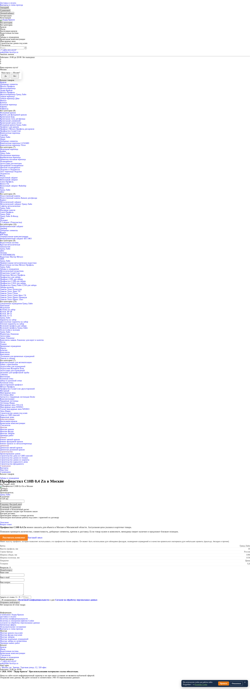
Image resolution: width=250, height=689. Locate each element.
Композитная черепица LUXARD (14, 143)
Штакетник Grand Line (10, 273)
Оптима (3, 253)
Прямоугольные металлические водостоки (18, 263)
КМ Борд (4, 234)
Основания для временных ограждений (17, 356)
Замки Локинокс (7, 338)
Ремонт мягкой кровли (10, 439)
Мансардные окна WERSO (11, 407)
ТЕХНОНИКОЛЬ (7, 255)
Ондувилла (5, 174)
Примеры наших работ (10, 643)
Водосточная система (9, 243)
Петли (2, 342)
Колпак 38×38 (6, 312)
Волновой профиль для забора (13, 326)
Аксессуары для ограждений (12, 370)
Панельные (5, 305)
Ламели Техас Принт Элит (11, 299)
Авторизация (5, 16)
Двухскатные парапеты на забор (14, 322)
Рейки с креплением (9, 364)
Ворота (3, 348)
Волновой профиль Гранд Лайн (14, 328)
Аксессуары (5, 336)
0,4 (248, 564)
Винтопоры (5, 377)
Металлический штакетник (12, 271)
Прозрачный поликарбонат (11, 165)
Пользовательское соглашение (13, 627)
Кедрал (3, 232)
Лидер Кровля (6, 90)
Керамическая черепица (10, 157)
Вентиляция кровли (8, 421)
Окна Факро (5, 411)
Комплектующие (7, 399)
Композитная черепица (10, 133)
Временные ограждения (10, 346)
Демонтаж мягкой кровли (11, 448)
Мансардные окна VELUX (11, 405)
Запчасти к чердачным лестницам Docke (17, 397)
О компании (5, 466)
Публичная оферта (8, 625)
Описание (4, 522)
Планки (3, 344)
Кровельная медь (7, 117)
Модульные (5, 308)
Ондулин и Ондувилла (10, 169)
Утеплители (5, 425)
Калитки (3, 350)
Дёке (2, 192)
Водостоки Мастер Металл (11, 257)
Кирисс (3, 200)
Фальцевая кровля (8, 113)
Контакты (4, 468)
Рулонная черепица (8, 105)
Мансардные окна (7, 393)
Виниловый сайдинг (9, 180)
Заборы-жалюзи (7, 287)
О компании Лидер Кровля (12, 615)
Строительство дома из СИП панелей (16, 456)
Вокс (2, 188)
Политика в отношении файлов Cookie (17, 621)
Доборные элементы (9, 84)
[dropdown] (0, 1)
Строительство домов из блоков (14, 458)
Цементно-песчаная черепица (13, 159)
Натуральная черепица (10, 155)
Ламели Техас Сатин (9, 293)
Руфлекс (3, 107)
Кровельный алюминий (10, 121)
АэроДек (4, 135)
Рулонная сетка (6, 379)
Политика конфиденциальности (14, 619)
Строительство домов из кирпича (14, 460)
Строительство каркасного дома (14, 462)
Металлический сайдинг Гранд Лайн (16, 204)
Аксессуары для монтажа (11, 163)
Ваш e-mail (5, 577)
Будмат (3, 151)
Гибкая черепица (7, 96)
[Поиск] (27, 48)
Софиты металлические (10, 206)
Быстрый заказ (35, 537)
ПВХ (2, 259)
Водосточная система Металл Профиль (17, 265)
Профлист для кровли (9, 127)
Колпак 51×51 (6, 316)
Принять (223, 683)
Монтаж (3, 427)
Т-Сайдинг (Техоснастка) (11, 222)
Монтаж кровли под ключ (11, 633)
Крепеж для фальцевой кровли (13, 115)
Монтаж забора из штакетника (13, 641)
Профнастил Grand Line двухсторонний (17, 389)
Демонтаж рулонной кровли (12, 450)
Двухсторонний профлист (11, 385)
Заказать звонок (7, 54)
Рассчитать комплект (14, 537)
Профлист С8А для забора (11, 279)
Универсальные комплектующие (14, 236)
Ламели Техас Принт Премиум (13, 297)
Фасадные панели (7, 210)
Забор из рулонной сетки (11, 381)
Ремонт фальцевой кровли (11, 441)
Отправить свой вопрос (9, 602)
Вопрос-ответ (6, 524)
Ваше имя (4, 572)
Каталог (3, 645)
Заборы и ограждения (9, 269)
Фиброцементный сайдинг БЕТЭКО (16, 238)
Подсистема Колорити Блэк (12, 368)
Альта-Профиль (6, 182)
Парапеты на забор (8, 320)
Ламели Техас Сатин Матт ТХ (13, 295)
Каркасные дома (7, 417)
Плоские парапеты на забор (12, 324)
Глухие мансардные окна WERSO (14, 409)
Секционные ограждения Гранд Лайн (16, 303)
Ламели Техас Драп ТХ (10, 291)
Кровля (3, 82)
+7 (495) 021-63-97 (8, 50)
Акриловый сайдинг (9, 178)
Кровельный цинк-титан (10, 123)
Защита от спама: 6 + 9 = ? (11, 597)
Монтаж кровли (7, 429)
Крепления (4, 354)
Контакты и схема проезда (11, 5)
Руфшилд (4, 109)
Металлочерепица (7, 88)
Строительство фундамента (12, 464)
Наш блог (4, 470)
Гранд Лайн (5, 137)
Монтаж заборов (7, 433)
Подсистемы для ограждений (12, 366)
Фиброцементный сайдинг (11, 226)
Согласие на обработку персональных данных (20, 623)
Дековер (3, 228)
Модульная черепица (9, 149)
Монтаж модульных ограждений (14, 639)
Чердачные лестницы (9, 401)
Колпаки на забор (7, 310)
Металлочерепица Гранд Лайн (13, 94)
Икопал (3, 100)
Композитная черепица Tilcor (13, 145)
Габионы (4, 374)
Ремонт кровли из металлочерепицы (16, 444)
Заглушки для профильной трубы (14, 372)
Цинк (247, 561)
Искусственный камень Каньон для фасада (18, 198)
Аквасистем (5, 247)
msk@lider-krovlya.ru (9, 52)
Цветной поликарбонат (10, 167)
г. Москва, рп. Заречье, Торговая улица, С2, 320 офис (23, 667)
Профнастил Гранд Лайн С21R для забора (18, 285)
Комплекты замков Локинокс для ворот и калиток (22, 340)
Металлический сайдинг (10, 202)
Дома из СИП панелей (10, 415)
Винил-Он (4, 184)
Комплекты (5, 352)
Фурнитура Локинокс (9, 334)
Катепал (3, 102)
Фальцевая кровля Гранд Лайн (13, 125)
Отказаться (236, 683)
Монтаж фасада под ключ (11, 635)
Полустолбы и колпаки (10, 330)
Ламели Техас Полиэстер (11, 289)
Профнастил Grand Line (10, 131)
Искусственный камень (10, 196)
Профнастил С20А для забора (13, 283)
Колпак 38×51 (6, 314)
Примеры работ (6, 435)
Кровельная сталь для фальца (12, 119)
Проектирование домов (10, 454)
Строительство (6, 452)
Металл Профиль (7, 86)
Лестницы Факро (7, 403)
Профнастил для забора (10, 277)
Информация (5, 613)
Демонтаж (4, 446)
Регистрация (5, 18)
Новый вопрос (6, 570)
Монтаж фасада (6, 431)
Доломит (4, 220)
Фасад (2, 176)
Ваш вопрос (5, 582)
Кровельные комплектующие (12, 423)
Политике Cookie (201, 684)
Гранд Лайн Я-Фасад (9, 216)
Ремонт (3, 437)
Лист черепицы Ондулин (11, 172)
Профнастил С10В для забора (13, 281)
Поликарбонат (6, 161)
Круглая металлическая (10, 245)
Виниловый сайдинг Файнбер (13, 186)
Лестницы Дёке (7, 395)
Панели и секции (7, 358)
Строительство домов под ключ (13, 413)
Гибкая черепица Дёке (9, 98)
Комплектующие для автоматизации (16, 362)
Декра (2, 139)
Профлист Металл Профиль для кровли (17, 129)
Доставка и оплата (8, 3)
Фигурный (4, 391)
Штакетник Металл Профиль (12, 275)
